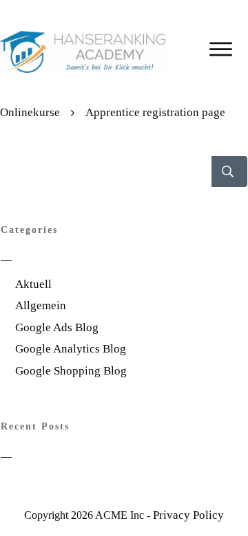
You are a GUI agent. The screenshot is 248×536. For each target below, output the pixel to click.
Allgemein (40, 305)
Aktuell (33, 284)
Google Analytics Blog (70, 348)
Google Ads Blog (57, 327)
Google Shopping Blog (71, 370)
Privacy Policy (188, 515)
